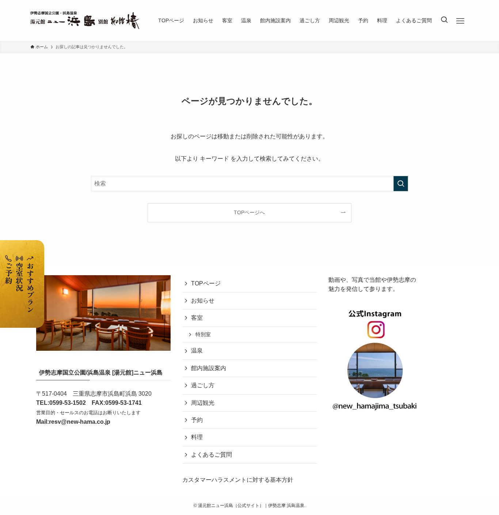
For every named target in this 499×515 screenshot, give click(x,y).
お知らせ (202, 300)
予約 (197, 420)
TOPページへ (249, 212)
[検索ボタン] (444, 20)
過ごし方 (202, 385)
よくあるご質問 (211, 454)
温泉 (197, 350)
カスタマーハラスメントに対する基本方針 (237, 480)
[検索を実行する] (400, 183)
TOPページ (206, 283)
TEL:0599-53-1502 (61, 403)
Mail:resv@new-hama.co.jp (73, 422)
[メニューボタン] (460, 21)
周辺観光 (202, 403)
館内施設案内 (208, 368)
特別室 (203, 334)
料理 (197, 437)
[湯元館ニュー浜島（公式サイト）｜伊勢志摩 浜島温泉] (84, 20)
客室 (197, 318)
